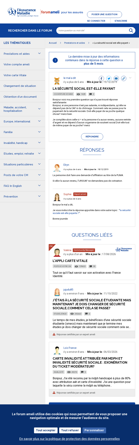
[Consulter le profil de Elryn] (57, 170)
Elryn (66, 164)
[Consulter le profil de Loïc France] (57, 353)
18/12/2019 (96, 169)
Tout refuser (70, 430)
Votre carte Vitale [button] (15, 75)
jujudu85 (68, 289)
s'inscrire (121, 21)
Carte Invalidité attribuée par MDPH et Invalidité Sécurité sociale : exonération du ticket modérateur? (90, 362)
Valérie (67, 250)
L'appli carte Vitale (70, 261)
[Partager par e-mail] (116, 79)
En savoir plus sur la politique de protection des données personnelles (69, 439)
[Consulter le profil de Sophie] (57, 200)
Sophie (67, 194)
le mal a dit (70, 78)
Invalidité (59, 372)
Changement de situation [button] (20, 86)
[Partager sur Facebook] (101, 79)
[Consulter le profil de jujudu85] (57, 295)
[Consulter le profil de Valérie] (57, 255)
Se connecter (96, 21)
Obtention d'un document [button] (20, 96)
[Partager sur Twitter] (108, 79)
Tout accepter (46, 430)
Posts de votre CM (62, 266)
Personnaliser (94, 430)
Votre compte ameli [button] (17, 64)
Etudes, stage (60, 314)
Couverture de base (63, 94)
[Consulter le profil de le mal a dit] (57, 83)
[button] (69, 19)
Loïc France (70, 347)
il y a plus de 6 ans (72, 169)
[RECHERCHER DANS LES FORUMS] (131, 30)
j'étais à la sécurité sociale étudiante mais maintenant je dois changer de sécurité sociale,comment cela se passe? (92, 304)
